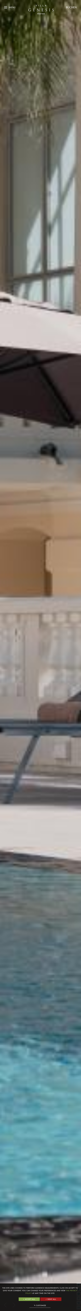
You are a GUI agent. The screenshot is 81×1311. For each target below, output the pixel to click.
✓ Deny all (51, 1299)
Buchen (71, 7)
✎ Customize (40, 1305)
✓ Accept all (29, 1299)
